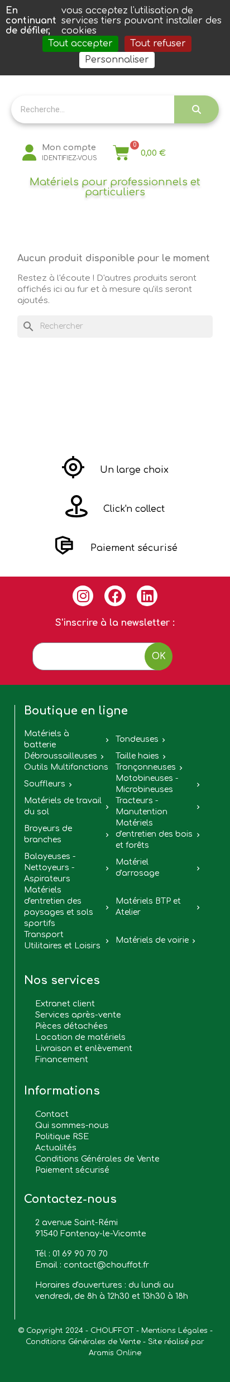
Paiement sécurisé (72, 1169)
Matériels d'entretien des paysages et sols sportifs (58, 907)
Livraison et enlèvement (83, 1048)
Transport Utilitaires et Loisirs (62, 940)
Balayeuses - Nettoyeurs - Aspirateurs (49, 867)
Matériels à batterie (46, 739)
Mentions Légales (174, 1331)
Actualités (55, 1147)
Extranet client (65, 1003)
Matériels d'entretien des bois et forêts (154, 834)
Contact (52, 1114)
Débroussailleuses (60, 756)
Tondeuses (137, 739)
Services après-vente (78, 1014)
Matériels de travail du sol (63, 806)
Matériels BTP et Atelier (148, 906)
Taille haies (137, 756)
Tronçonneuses (146, 767)
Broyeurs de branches (48, 834)
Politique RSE (62, 1136)
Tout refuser (158, 44)
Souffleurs (44, 784)
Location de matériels (80, 1037)
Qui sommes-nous (72, 1125)
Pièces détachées (71, 1025)
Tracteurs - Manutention (141, 806)
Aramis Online (115, 1353)
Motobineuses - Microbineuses (147, 784)
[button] (115, 470)
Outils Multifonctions (66, 767)
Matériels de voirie (152, 940)
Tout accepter (80, 44)
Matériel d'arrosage (137, 867)
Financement (61, 1059)
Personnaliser (117, 60)
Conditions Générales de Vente (97, 1158)
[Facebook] (115, 596)
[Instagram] (83, 596)
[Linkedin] (147, 596)
